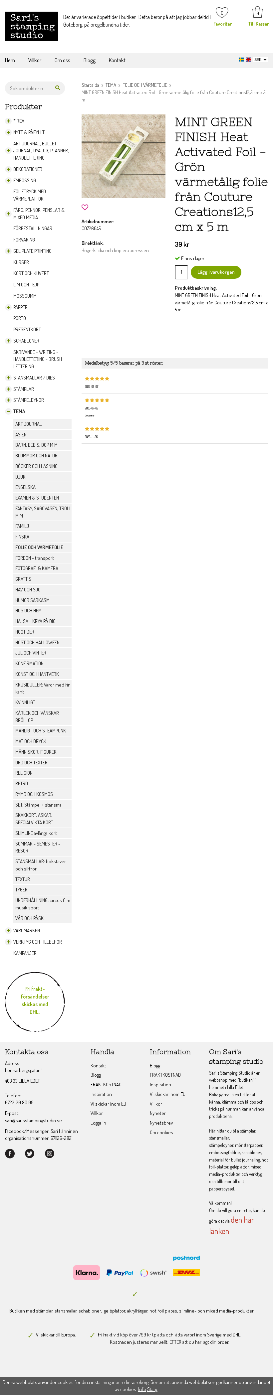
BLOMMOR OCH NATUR (36, 455)
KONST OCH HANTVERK (37, 674)
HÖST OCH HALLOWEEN (37, 642)
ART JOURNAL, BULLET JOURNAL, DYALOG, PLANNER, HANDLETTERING (41, 150)
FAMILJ (22, 526)
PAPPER (20, 307)
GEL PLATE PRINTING (32, 251)
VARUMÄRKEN (26, 930)
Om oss (62, 60)
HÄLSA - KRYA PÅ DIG (35, 621)
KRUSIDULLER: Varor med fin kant (43, 688)
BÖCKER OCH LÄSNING (36, 466)
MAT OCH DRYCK (30, 741)
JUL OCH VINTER (30, 653)
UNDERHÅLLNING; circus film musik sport (42, 904)
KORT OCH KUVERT (31, 273)
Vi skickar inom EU (108, 1104)
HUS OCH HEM (28, 610)
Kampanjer (25, 953)
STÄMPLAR (23, 389)
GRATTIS (23, 579)
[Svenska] (242, 59)
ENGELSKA (25, 487)
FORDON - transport (34, 558)
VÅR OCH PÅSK (29, 918)
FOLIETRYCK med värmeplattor (29, 195)
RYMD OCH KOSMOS (34, 794)
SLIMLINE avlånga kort (36, 833)
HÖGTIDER (24, 632)
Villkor (34, 60)
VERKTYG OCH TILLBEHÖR (37, 942)
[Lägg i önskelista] (85, 207)
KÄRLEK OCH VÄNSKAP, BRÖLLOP (37, 716)
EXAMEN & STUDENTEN (37, 498)
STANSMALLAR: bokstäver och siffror (40, 865)
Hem (10, 60)
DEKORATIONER (27, 169)
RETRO (21, 783)
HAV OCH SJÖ (28, 589)
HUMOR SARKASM (32, 600)
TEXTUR (22, 879)
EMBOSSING (24, 180)
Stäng (152, 1389)
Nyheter (158, 1113)
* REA (18, 121)
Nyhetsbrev (161, 1123)
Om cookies (161, 1132)
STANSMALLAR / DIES (34, 378)
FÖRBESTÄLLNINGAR (32, 228)
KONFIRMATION (29, 663)
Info (142, 1389)
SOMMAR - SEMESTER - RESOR (37, 847)
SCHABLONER (26, 341)
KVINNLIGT (25, 702)
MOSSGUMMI (25, 296)
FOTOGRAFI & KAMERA (36, 568)
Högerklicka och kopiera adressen (115, 250)
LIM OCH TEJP (26, 284)
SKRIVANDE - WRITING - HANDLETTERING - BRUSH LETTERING (37, 359)
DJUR (20, 477)
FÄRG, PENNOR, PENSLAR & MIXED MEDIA (39, 214)
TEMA (19, 411)
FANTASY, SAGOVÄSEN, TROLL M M (43, 512)
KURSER (21, 262)
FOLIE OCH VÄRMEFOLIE (39, 547)
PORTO (19, 318)
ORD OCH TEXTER (31, 762)
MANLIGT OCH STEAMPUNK (40, 730)
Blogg (90, 60)
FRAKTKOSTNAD (106, 1084)
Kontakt (117, 60)
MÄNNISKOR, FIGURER (36, 752)
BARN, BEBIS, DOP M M (36, 445)
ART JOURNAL (28, 424)
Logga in (98, 1123)
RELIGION (24, 773)
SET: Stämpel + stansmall (39, 805)
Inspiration (101, 1094)
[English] (249, 59)
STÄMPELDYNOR (28, 400)
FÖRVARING (24, 239)
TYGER (21, 889)
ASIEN (21, 434)
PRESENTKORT (27, 329)
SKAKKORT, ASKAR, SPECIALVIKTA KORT (34, 819)
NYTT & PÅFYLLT (29, 132)
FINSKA (22, 537)
